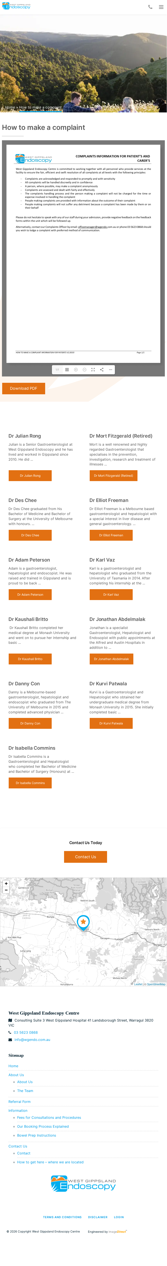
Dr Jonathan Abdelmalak (111, 659)
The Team (25, 1091)
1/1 (57, 369)
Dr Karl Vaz (111, 594)
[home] (83, 1183)
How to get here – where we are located (50, 1162)
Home (10, 107)
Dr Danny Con (30, 723)
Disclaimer (97, 1217)
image (117, 1231)
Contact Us (85, 857)
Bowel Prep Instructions (36, 1135)
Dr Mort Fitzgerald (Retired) (113, 475)
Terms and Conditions (62, 1217)
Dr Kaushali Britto (30, 659)
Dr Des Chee (30, 535)
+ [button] (6, 883)
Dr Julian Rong (30, 475)
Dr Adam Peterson (30, 594)
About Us (16, 1075)
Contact (23, 1153)
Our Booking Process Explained (43, 1126)
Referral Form (19, 1101)
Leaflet (138, 984)
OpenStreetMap (156, 984)
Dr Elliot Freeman (111, 535)
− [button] (6, 890)
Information (17, 1110)
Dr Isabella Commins (30, 783)
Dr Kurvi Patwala (111, 723)
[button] (161, 7)
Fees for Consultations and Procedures (49, 1117)
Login (119, 1217)
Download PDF (23, 388)
